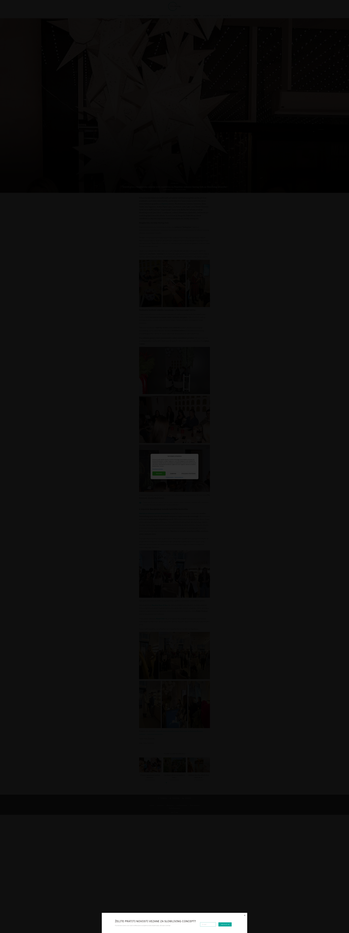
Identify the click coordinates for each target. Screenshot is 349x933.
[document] (174, 466)
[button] (244, 915)
